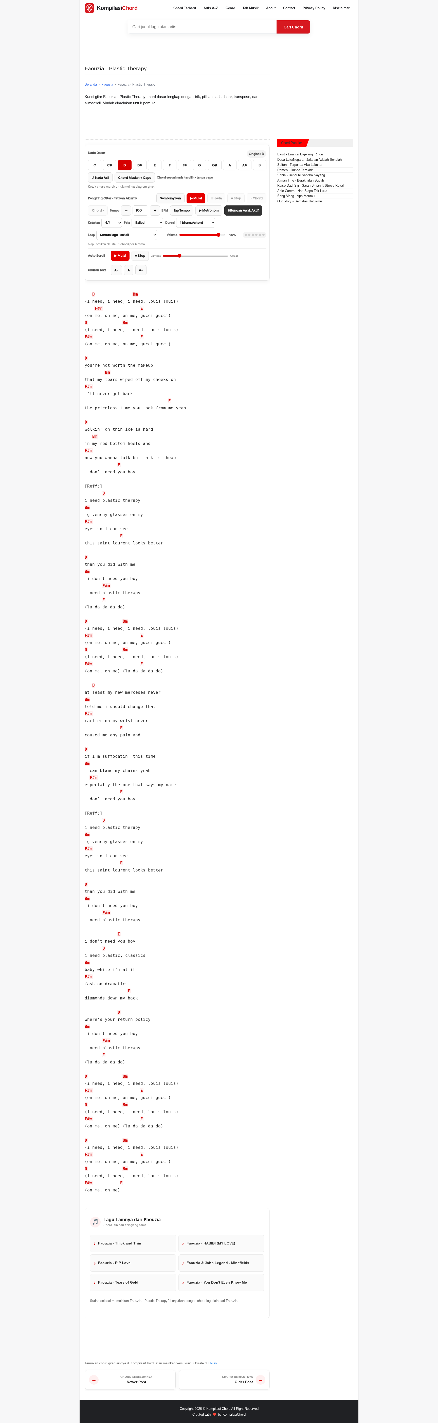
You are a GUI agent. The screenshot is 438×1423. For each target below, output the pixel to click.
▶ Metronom (209, 210)
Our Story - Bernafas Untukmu (299, 201)
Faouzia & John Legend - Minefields (218, 1263)
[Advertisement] (219, 49)
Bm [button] (135, 294)
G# (214, 165)
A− (116, 270)
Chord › (98, 210)
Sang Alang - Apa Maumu (296, 196)
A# (244, 165)
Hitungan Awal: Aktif (243, 210)
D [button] (93, 294)
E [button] (141, 308)
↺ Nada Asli (100, 177)
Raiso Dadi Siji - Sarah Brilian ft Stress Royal (310, 185)
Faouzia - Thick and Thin (119, 1243)
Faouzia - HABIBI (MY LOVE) (211, 1243)
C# (109, 165)
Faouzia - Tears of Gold (118, 1282)
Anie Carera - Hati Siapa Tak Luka (302, 191)
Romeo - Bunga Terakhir (295, 170)
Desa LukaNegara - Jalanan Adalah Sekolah (309, 159)
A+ (141, 270)
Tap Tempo (182, 210)
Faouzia (107, 84)
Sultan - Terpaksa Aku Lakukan (300, 165)
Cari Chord (293, 27)
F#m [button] (98, 308)
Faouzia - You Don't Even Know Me (217, 1282)
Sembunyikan (170, 198)
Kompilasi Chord (218, 1409)
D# (139, 165)
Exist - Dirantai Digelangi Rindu (300, 154)
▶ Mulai (196, 198)
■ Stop (236, 198)
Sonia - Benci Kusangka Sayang (301, 175)
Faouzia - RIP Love (114, 1263)
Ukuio (212, 1363)
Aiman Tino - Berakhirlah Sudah (300, 180)
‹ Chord (257, 198)
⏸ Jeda (216, 198)
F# (185, 165)
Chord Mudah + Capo (134, 177)
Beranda (91, 84)
